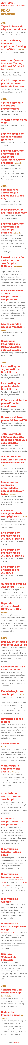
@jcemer (16, 1042)
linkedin (23, 5)
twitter (12, 5)
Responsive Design (7, 932)
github (18, 5)
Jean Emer (8, 2)
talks (7, 5)
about (3, 5)
